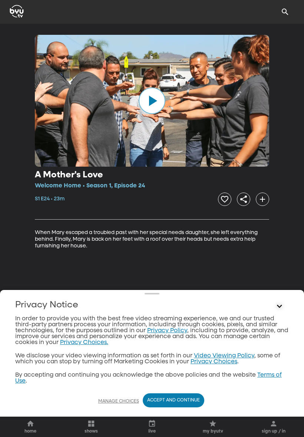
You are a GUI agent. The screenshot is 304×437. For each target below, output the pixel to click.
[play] (152, 100)
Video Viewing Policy (224, 356)
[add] (262, 199)
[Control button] (279, 306)
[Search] (285, 12)
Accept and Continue (173, 400)
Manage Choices (118, 401)
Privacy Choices (214, 362)
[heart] (224, 199)
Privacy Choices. (84, 343)
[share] (243, 199)
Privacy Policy (167, 331)
